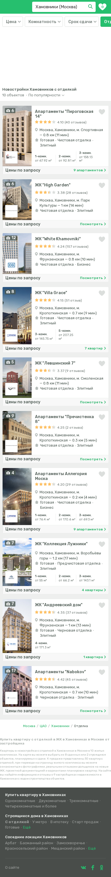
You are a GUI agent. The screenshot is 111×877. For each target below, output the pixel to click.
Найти (91, 7)
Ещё (27, 827)
